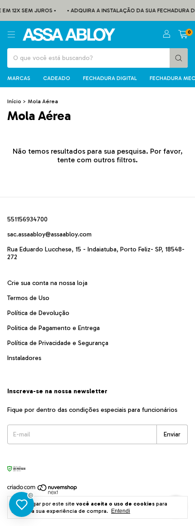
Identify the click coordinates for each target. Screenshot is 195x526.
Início (14, 101)
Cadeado (56, 78)
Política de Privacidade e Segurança (57, 343)
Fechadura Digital (110, 78)
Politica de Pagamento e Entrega (53, 328)
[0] (183, 34)
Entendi (120, 511)
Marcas (18, 78)
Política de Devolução (38, 313)
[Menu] (11, 34)
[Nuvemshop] (42, 493)
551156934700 (27, 219)
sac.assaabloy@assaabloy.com (49, 234)
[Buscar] (179, 58)
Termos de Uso (28, 298)
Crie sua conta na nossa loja (47, 283)
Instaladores (24, 358)
